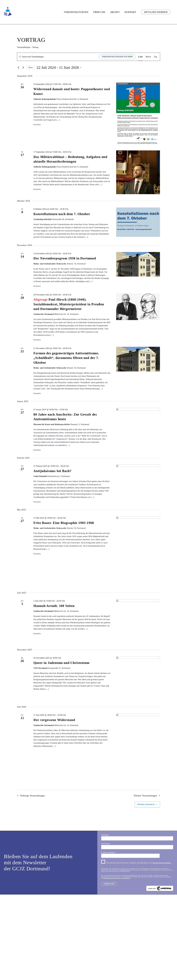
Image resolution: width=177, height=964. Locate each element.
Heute (30, 67)
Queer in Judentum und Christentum (61, 663)
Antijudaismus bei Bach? (52, 471)
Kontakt (130, 12)
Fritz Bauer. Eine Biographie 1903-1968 (63, 523)
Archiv (115, 12)
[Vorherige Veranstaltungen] (18, 67)
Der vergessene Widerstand (54, 720)
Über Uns (99, 12)
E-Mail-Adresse (108, 852)
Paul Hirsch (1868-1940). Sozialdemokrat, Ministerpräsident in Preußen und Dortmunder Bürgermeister (68, 304)
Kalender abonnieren (146, 804)
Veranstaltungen (76, 12)
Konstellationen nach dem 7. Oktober (61, 214)
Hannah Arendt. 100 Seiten (53, 606)
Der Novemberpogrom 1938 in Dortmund (64, 258)
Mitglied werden (156, 12)
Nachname (105, 844)
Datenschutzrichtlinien (162, 863)
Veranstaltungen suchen (117, 56)
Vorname (105, 835)
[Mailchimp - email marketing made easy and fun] (159, 890)
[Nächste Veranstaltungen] (23, 67)
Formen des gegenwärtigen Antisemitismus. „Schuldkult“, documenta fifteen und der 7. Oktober (66, 357)
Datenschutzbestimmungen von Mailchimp (117, 878)
